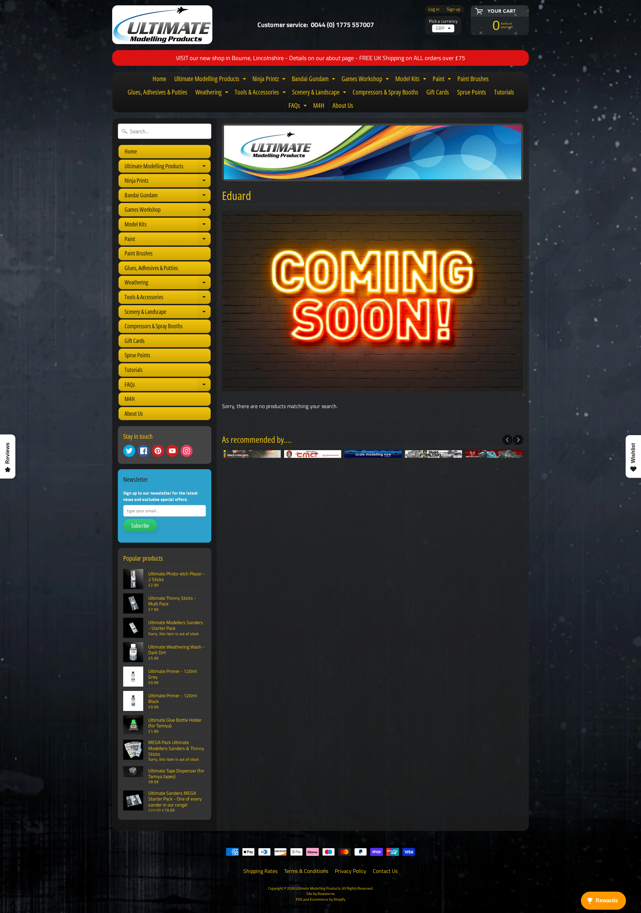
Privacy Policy (350, 871)
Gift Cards (437, 92)
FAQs (298, 106)
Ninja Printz (269, 79)
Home (159, 78)
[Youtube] (172, 451)
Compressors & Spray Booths (385, 92)
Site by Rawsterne (320, 893)
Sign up (453, 9)
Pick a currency (443, 21)
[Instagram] (187, 451)
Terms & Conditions (306, 871)
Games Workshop (366, 79)
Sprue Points (471, 92)
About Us (343, 105)
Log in (433, 9)
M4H (319, 105)
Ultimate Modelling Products (211, 79)
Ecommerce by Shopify (327, 899)
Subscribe (140, 525)
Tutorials (504, 92)
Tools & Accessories (261, 93)
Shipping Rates (260, 871)
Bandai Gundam (314, 79)
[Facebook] (144, 451)
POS (299, 899)
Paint (443, 79)
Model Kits (411, 79)
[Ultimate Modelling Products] (162, 24)
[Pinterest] (158, 451)
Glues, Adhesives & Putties (157, 92)
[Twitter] (129, 451)
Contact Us (385, 871)
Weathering (212, 93)
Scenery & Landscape (320, 93)
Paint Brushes (473, 78)
